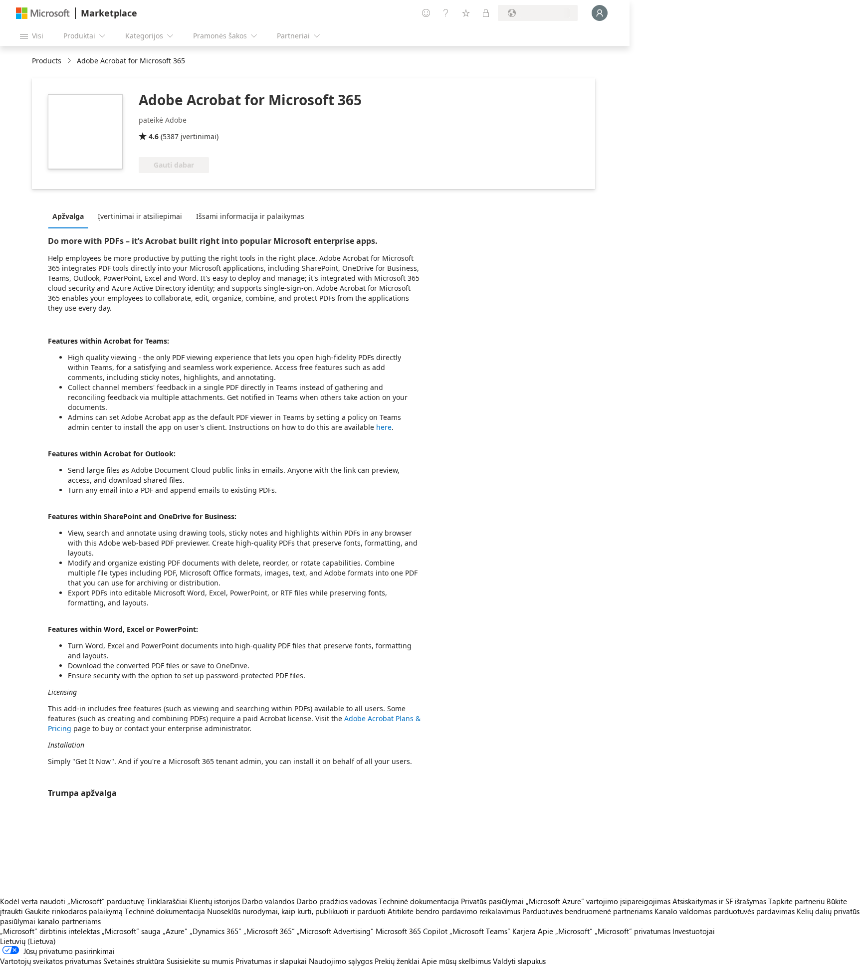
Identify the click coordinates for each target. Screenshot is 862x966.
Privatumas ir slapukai (271, 961)
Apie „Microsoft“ (565, 931)
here (384, 427)
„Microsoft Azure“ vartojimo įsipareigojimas (599, 901)
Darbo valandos (268, 901)
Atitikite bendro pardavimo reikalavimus (454, 911)
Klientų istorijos (214, 901)
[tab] (70, 216)
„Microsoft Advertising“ (335, 931)
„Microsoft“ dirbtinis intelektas (50, 931)
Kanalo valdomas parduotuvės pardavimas (724, 911)
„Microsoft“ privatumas (632, 931)
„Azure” (175, 931)
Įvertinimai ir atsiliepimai (140, 216)
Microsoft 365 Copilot (411, 931)
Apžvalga (68, 216)
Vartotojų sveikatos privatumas (50, 961)
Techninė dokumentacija (419, 901)
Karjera (524, 931)
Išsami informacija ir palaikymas (250, 216)
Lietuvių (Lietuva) (28, 941)
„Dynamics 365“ (215, 931)
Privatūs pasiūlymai (492, 901)
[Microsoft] (43, 13)
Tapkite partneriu (796, 901)
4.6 (154, 136)
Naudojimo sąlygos (341, 961)
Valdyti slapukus (519, 961)
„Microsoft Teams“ (479, 931)
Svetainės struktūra (134, 961)
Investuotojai (693, 931)
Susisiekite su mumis (200, 961)
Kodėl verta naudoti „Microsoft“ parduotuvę (72, 901)
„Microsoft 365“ (269, 931)
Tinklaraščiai (167, 901)
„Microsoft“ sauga (131, 931)
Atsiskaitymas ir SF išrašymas (719, 901)
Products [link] (46, 60)
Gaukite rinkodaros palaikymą (74, 911)
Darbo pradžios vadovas (336, 901)
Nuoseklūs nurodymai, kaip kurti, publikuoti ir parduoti (296, 911)
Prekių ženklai (397, 961)
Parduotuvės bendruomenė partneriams (587, 911)
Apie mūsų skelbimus (456, 961)
